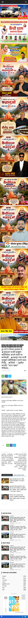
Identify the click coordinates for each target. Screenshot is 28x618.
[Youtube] (25, 616)
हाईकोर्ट (21, 346)
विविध (17, 346)
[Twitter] (9, 376)
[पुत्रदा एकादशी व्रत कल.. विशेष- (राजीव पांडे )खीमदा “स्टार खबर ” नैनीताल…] (5, 480)
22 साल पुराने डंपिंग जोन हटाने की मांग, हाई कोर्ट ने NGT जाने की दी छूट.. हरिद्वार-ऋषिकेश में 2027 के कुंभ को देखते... (18, 536)
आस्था (7, 345)
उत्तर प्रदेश (10, 345)
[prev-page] (2, 504)
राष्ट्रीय (15, 346)
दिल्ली (2, 346)
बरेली (5, 346)
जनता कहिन (21, 345)
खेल (18, 345)
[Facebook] (6, 376)
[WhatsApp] (2, 376)
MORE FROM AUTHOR (19, 475)
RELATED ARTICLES (7, 475)
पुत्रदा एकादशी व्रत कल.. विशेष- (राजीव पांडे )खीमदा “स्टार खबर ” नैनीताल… (17, 480)
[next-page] (5, 504)
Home (2, 342)
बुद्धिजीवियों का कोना (9, 346)
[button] (26, 2)
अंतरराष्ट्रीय (8, 342)
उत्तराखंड (15, 345)
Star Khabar (12, 523)
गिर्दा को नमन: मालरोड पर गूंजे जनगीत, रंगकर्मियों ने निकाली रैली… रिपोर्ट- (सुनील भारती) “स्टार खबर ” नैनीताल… (18, 528)
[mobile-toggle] (2, 2)
